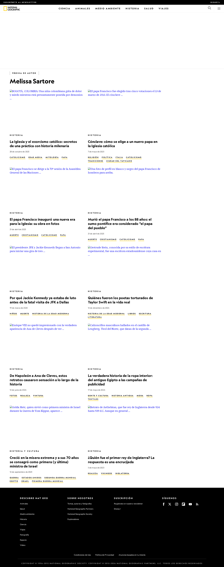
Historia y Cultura (24, 451)
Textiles (93, 399)
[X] (169, 505)
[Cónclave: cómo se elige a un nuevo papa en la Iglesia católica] (124, 110)
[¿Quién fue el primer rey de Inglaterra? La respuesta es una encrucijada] (124, 426)
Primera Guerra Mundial (47, 481)
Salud (22, 509)
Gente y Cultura (98, 396)
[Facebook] (163, 505)
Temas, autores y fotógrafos (80, 504)
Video (22, 545)
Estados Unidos (31, 478)
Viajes (22, 529)
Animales (24, 504)
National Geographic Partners (80, 509)
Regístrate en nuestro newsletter (128, 504)
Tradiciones (95, 161)
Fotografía (24, 535)
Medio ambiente (27, 514)
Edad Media (35, 157)
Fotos (13, 396)
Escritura (145, 314)
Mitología (52, 157)
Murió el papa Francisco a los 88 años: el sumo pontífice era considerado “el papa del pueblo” (120, 223)
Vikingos (106, 473)
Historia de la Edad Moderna (50, 314)
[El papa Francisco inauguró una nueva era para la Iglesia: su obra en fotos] (46, 188)
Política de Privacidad (104, 555)
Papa (65, 157)
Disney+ (215, 2)
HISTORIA (16, 135)
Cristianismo (30, 235)
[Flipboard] (183, 505)
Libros (132, 314)
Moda (140, 396)
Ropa (150, 396)
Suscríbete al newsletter (20, 2)
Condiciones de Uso (82, 555)
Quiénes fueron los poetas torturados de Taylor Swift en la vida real (120, 300)
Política (107, 157)
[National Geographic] (5, 8)
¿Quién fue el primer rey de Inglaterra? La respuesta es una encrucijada (121, 460)
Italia (119, 157)
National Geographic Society (80, 514)
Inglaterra (122, 473)
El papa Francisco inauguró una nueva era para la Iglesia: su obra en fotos (42, 221)
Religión (93, 157)
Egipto (14, 481)
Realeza (25, 396)
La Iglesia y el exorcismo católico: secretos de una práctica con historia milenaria (43, 144)
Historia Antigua (123, 396)
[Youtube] (190, 505)
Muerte (14, 235)
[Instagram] (176, 505)
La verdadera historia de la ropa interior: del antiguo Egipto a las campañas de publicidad (120, 380)
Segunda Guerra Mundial (60, 478)
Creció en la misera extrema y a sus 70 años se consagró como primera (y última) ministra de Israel (44, 462)
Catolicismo (17, 157)
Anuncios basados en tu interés (132, 555)
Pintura (38, 396)
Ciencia (23, 524)
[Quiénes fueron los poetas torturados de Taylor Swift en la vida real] (124, 266)
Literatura (95, 317)
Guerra (14, 478)
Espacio (23, 540)
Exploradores (73, 519)
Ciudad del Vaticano (119, 161)
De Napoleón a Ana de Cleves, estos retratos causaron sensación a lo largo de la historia (44, 380)
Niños (13, 314)
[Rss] (197, 505)
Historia (23, 519)
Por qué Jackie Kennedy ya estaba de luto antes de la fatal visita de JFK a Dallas (43, 300)
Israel (25, 481)
